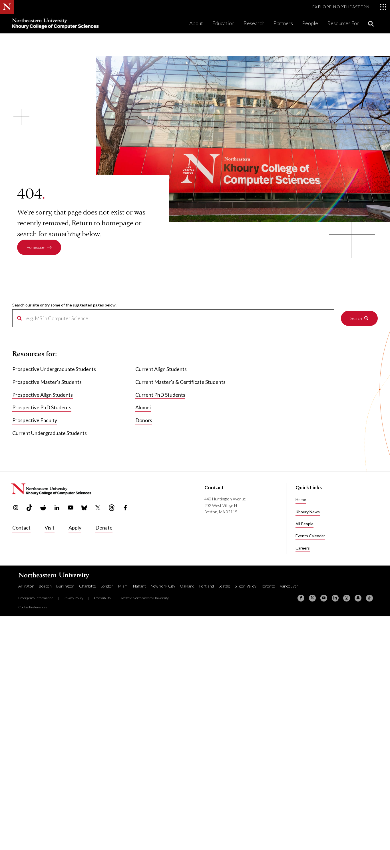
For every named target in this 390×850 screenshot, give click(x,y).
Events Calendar (310, 535)
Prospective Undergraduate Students (54, 369)
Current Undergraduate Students (49, 433)
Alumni (143, 407)
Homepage (36, 247)
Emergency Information (35, 598)
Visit (50, 527)
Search (356, 318)
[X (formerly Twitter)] (312, 598)
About (196, 23)
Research (254, 23)
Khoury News (307, 511)
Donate (103, 527)
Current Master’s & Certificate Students (180, 382)
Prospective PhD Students (41, 407)
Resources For (343, 23)
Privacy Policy (73, 598)
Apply (75, 527)
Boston (45, 586)
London (107, 586)
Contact (21, 527)
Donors (143, 420)
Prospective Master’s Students (47, 382)
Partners (283, 23)
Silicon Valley (245, 586)
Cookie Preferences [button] (32, 607)
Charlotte (87, 586)
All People (304, 523)
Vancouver (289, 586)
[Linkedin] (335, 598)
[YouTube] (323, 598)
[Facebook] (300, 598)
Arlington (26, 586)
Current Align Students (161, 369)
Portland (206, 586)
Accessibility (102, 598)
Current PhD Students (160, 395)
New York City (162, 586)
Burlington (65, 586)
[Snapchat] (358, 598)
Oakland (187, 586)
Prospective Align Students (42, 395)
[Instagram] (346, 598)
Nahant (139, 586)
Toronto (268, 586)
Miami (123, 586)
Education (223, 23)
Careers (302, 548)
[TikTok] (369, 598)
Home (300, 499)
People (310, 23)
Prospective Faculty (34, 420)
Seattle (224, 586)
